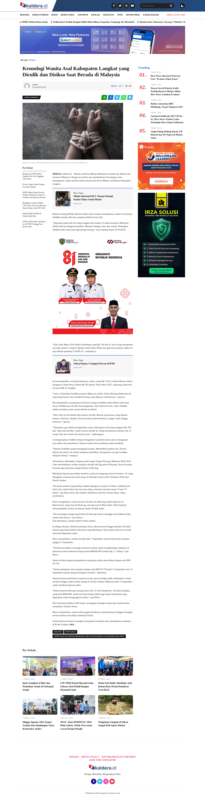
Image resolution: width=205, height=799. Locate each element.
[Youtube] (132, 6)
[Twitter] (120, 6)
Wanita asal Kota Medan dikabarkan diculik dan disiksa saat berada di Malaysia (89, 636)
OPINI (120, 15)
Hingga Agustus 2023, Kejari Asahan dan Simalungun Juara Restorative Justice (38, 725)
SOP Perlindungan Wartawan (118, 757)
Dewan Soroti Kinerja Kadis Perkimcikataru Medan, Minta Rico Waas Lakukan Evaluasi (166, 91)
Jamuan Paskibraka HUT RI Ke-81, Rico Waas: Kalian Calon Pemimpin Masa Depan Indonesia (167, 119)
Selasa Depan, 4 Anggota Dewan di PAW (94, 363)
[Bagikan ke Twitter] (117, 97)
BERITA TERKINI (40, 15)
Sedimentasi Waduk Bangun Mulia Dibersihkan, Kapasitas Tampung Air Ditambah (71, 22)
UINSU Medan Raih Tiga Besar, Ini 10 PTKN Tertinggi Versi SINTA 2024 (34, 224)
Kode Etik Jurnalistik (102, 760)
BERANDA (24, 15)
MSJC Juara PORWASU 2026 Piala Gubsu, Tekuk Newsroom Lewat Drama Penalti (76, 725)
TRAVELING (108, 15)
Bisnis (54, 15)
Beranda (24, 60)
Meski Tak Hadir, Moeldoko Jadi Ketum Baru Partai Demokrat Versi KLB (115, 686)
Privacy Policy (90, 757)
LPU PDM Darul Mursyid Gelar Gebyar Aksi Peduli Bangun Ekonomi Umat (77, 686)
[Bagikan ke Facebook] (111, 97)
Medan (32, 60)
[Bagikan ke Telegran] (130, 97)
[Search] (171, 5)
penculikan (71, 632)
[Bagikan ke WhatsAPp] (124, 97)
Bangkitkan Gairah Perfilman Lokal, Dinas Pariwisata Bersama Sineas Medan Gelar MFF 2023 (34, 205)
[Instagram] (126, 6)
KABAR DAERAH (151, 15)
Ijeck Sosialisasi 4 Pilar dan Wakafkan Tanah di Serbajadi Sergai (38, 686)
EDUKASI (95, 15)
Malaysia (58, 632)
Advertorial (133, 15)
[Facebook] (113, 6)
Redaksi (74, 757)
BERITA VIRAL (68, 15)
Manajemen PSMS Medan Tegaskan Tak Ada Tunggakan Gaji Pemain (33, 176)
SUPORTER (83, 15)
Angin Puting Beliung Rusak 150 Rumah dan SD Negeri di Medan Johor (166, 134)
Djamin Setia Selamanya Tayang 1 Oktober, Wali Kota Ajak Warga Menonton (155, 22)
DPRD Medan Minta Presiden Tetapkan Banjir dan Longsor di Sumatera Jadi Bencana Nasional (34, 195)
